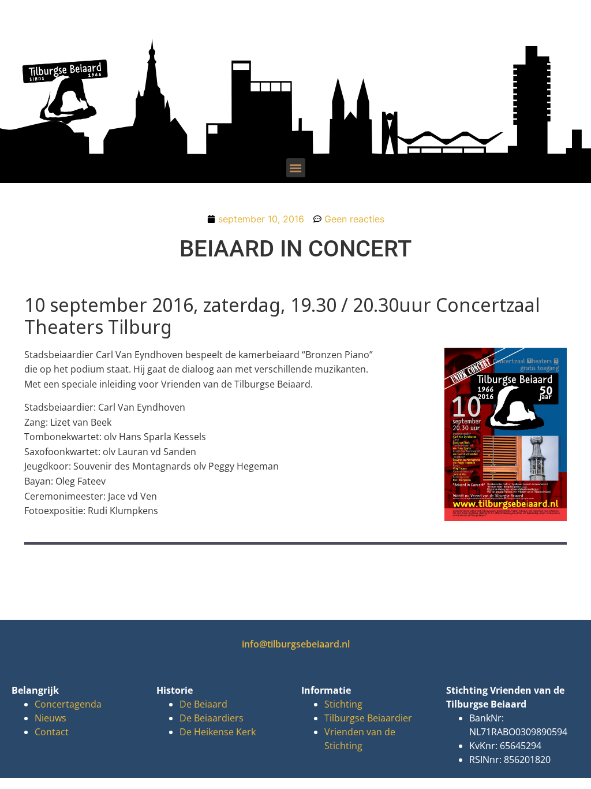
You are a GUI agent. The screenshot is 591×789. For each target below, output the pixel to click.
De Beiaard (203, 704)
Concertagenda (68, 704)
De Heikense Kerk (217, 731)
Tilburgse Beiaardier (368, 718)
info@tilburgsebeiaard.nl (296, 644)
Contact (52, 731)
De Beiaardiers (211, 718)
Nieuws (50, 718)
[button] (295, 167)
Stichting (343, 704)
